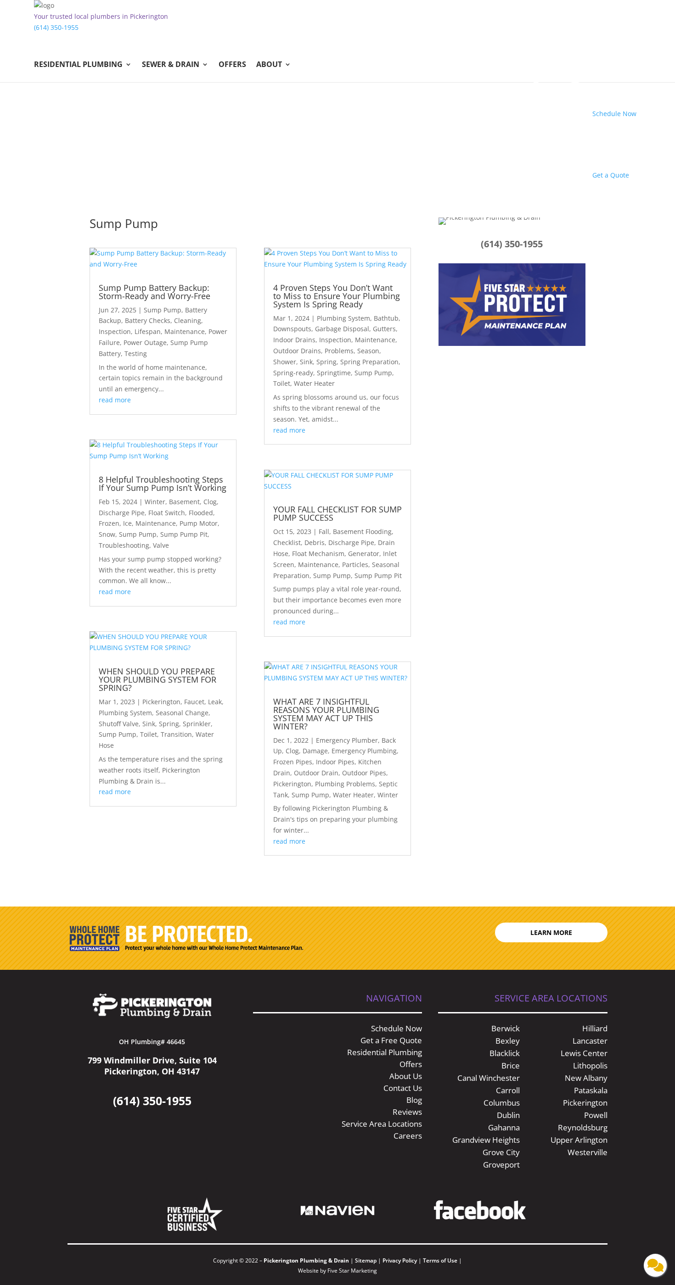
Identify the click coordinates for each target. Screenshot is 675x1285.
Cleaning (187, 320)
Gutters (384, 328)
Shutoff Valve (119, 723)
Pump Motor (199, 523)
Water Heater (314, 383)
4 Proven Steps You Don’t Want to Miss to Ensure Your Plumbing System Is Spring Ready (336, 296)
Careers (408, 1135)
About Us (405, 1076)
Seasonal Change (182, 712)
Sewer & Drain (170, 65)
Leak (215, 701)
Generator (363, 553)
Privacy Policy (399, 1260)
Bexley (507, 1040)
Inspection (115, 331)
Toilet (148, 734)
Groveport (501, 1164)
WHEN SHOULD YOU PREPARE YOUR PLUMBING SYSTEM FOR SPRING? (157, 679)
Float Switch (166, 512)
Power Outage (145, 342)
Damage (315, 750)
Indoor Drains (294, 339)
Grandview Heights (486, 1140)
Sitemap (366, 1260)
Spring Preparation (369, 361)
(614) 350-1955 (56, 27)
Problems (339, 350)
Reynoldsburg (583, 1127)
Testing (135, 353)
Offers (232, 65)
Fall (324, 531)
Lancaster (590, 1040)
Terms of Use (441, 1260)
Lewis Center (584, 1053)
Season (368, 350)
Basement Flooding (362, 531)
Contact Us (402, 1088)
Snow (107, 534)
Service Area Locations (382, 1123)
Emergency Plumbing (364, 750)
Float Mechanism (318, 553)
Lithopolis (590, 1065)
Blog (414, 1100)
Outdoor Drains (297, 350)
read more (115, 399)
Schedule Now (396, 1028)
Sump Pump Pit (184, 534)
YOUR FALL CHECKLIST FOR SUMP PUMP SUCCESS (337, 513)
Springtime (334, 372)
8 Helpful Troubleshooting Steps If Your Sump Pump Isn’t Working (162, 483)
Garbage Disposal (342, 328)
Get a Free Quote (391, 1040)
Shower (284, 361)
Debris (314, 542)
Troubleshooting (124, 545)
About (269, 65)
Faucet (194, 701)
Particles (355, 564)
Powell (596, 1115)
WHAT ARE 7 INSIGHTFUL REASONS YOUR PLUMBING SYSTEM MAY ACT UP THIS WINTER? (326, 714)
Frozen (109, 523)
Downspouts (292, 328)
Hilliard (595, 1028)
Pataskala (591, 1090)
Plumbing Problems (345, 783)
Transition (176, 734)
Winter (155, 501)
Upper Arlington (579, 1140)
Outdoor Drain (316, 772)
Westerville (588, 1152)
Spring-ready (293, 372)
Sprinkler (197, 723)
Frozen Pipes (292, 761)
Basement (184, 501)
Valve (161, 545)
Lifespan (148, 331)
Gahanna (504, 1127)
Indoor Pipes (335, 761)
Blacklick (504, 1053)
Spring (169, 723)
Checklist (287, 542)
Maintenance (184, 331)
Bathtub (386, 318)
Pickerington (161, 701)
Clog (210, 501)
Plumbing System (125, 712)
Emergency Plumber (347, 740)
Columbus (502, 1102)
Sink (148, 723)
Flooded (201, 512)
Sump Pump (162, 310)
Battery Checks (147, 320)
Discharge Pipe (122, 512)
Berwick (505, 1028)
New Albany (586, 1078)
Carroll (508, 1090)
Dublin (508, 1115)
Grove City (501, 1152)
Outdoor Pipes (364, 772)
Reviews (407, 1112)
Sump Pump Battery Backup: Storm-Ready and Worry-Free (156, 291)
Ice (127, 523)
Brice (510, 1065)
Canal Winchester (488, 1078)
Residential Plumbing (78, 65)
